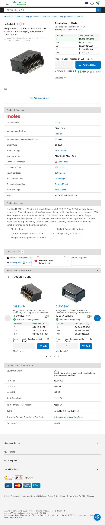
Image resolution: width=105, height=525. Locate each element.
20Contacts (60, 173)
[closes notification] (68, 260)
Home (7, 16)
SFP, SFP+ (59, 167)
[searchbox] (50, 10)
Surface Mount (61, 184)
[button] (7, 3)
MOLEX (58, 123)
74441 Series (60, 150)
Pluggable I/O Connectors (71, 16)
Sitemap (90, 496)
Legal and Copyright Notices (34, 496)
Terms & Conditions (56, 496)
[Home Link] (24, 3)
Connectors (17, 16)
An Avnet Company (12, 511)
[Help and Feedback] (97, 517)
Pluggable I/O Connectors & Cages (41, 16)
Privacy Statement (11, 496)
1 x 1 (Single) (60, 178)
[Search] (98, 10)
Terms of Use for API (76, 496)
